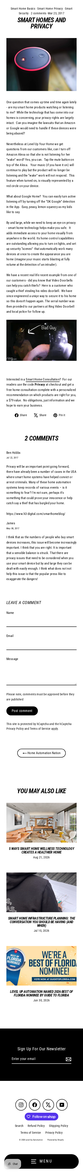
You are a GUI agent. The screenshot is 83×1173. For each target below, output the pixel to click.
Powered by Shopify (55, 1140)
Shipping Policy (58, 1125)
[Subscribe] (67, 1059)
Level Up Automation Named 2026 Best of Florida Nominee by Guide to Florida (41, 993)
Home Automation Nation (44, 753)
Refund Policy (36, 1125)
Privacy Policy (15, 728)
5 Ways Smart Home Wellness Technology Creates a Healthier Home (41, 850)
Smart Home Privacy (50, 8)
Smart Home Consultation (43, 379)
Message (12, 659)
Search (19, 1125)
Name (10, 613)
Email (9, 636)
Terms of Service (40, 728)
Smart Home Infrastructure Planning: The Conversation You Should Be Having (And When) (41, 922)
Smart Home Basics (23, 8)
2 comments (38, 13)
